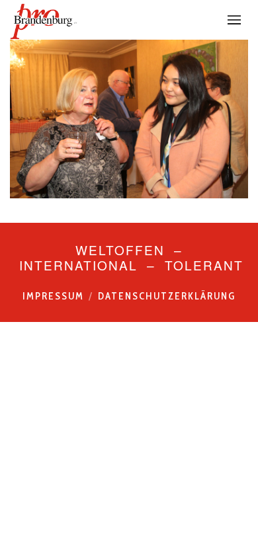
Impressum (53, 296)
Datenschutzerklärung (167, 296)
